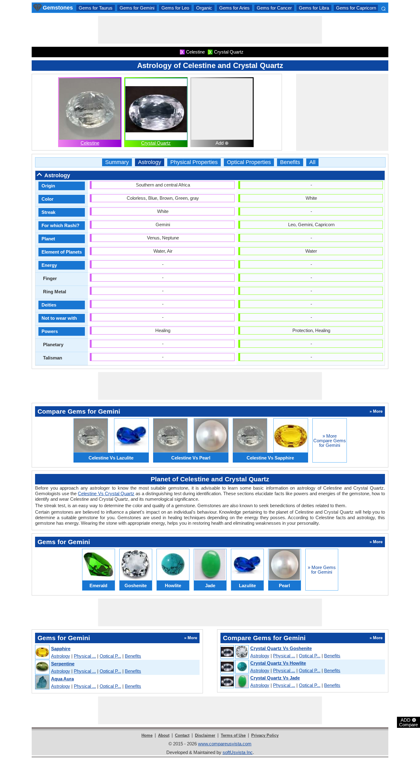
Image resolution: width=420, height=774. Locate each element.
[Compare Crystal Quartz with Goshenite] (234, 652)
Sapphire (60, 648)
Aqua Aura (62, 678)
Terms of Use (233, 735)
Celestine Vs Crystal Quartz (106, 493)
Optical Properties (249, 162)
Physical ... (85, 656)
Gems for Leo (175, 7)
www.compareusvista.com (225, 743)
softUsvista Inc (238, 752)
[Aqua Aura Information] (42, 682)
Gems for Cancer (274, 7)
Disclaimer (205, 735)
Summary (117, 162)
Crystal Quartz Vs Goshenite (281, 648)
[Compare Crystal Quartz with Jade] (234, 682)
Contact (182, 735)
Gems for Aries (234, 7)
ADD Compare (408, 722)
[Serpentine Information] (42, 667)
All (312, 162)
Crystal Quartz (156, 143)
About (163, 735)
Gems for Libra (314, 7)
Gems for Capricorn (356, 7)
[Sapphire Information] (42, 652)
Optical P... (110, 656)
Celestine (90, 143)
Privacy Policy (265, 735)
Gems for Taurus (96, 7)
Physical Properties (194, 162)
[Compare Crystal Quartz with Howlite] (234, 667)
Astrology (149, 162)
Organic (204, 7)
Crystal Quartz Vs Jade (275, 677)
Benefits (290, 162)
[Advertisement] (210, 30)
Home (147, 735)
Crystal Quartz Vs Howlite (278, 663)
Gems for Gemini (137, 7)
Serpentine (62, 663)
